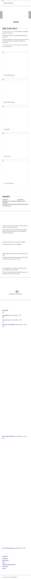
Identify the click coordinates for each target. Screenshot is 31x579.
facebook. (23, 242)
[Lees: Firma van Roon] (3, 317)
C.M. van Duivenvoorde (9, 183)
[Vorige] (1, 15)
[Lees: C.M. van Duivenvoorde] (3, 438)
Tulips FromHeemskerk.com (9, 564)
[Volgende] (29, 15)
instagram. (19, 244)
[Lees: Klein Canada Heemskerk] (3, 326)
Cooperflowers (7, 129)
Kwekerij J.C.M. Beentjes (9, 102)
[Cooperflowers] (15, 116)
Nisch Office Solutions (13, 577)
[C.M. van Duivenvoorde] (15, 170)
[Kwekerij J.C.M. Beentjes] (15, 89)
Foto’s (3, 562)
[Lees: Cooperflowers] (3, 312)
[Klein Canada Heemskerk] (15, 62)
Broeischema (5, 560)
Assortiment (5, 558)
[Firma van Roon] (15, 143)
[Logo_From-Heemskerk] (12, 3)
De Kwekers (5, 566)
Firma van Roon (7, 156)
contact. (16, 269)
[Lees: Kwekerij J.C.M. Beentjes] (3, 322)
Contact (4, 568)
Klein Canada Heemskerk (9, 75)
